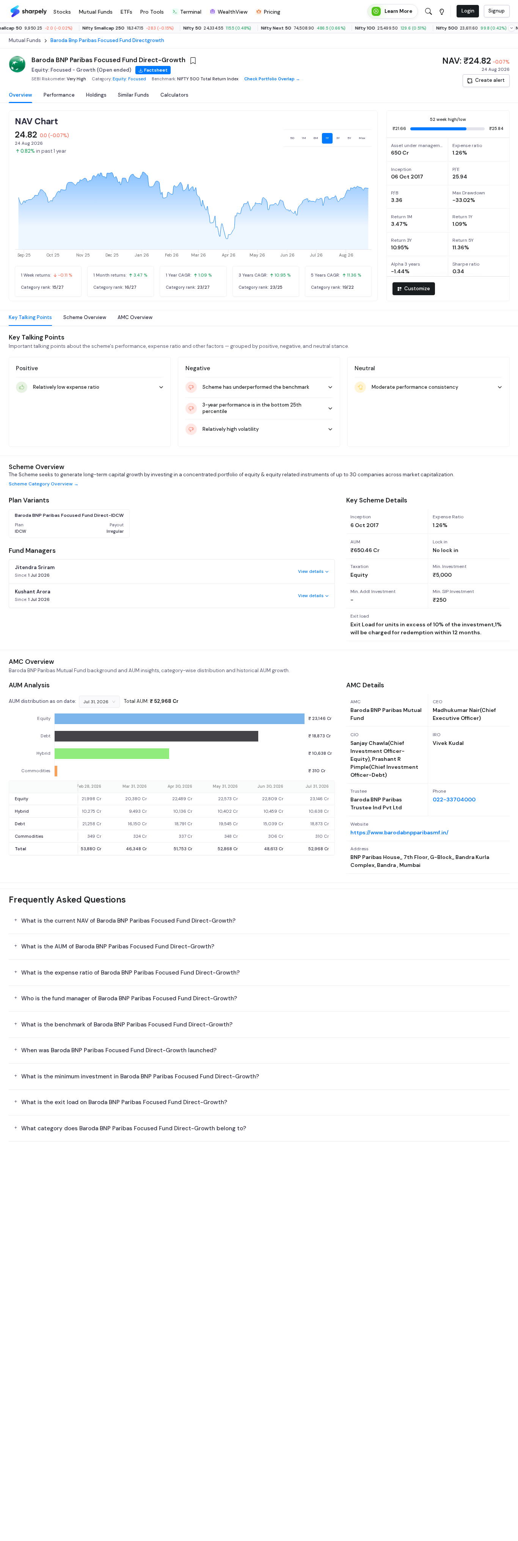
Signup (496, 11)
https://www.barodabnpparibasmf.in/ (399, 832)
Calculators (174, 95)
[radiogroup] (327, 138)
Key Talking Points (30, 317)
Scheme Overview (84, 317)
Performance (59, 95)
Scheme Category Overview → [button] (43, 484)
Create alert (490, 80)
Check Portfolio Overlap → (272, 78)
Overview (20, 95)
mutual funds (25, 41)
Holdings (96, 95)
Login (467, 11)
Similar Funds (133, 95)
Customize (417, 288)
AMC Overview (135, 317)
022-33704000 (454, 799)
